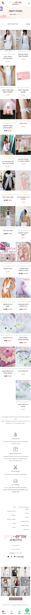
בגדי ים (13, 301)
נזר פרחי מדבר (8, 338)
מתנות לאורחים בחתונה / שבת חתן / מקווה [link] (23, 160)
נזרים (7, 368)
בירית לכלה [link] (23, 123)
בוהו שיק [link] (13, 54)
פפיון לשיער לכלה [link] (7, 197)
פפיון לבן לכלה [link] (8, 231)
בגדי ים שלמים (7, 301)
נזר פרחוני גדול (23, 371)
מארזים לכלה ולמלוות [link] (10, 123)
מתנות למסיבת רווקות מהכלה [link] (8, 127)
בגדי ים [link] (15, 51)
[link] (15, 3)
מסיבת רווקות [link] (7, 54)
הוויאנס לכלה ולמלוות (25, 266)
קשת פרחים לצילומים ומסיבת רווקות (23, 339)
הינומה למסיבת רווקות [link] (23, 234)
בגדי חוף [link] (20, 51)
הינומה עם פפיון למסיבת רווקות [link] (23, 55)
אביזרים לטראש (27, 335)
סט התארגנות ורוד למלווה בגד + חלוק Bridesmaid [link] (8, 162)
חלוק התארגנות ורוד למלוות (23, 305)
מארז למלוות (7, 269)
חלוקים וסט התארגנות (10, 266)
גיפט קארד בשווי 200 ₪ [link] (23, 91)
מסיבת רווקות (16, 301)
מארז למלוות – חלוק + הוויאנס (23, 269)
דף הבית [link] (19, 14)
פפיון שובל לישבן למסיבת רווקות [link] (7, 91)
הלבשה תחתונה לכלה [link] (9, 159)
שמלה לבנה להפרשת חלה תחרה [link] (7, 58)
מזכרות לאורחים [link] (27, 156)
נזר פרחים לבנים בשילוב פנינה (7, 372)
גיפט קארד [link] (26, 87)
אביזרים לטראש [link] (27, 51)
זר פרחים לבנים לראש (23, 405)
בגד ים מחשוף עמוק (7, 305)
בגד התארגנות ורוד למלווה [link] (23, 198)
